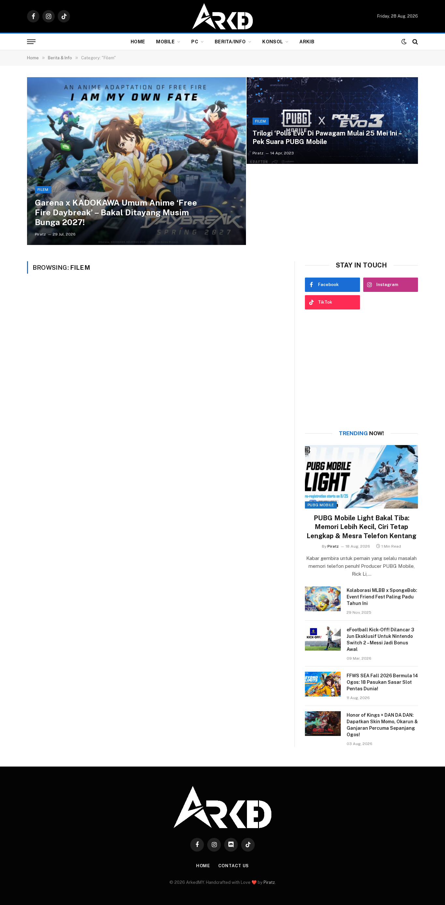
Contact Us (233, 865)
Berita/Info (230, 41)
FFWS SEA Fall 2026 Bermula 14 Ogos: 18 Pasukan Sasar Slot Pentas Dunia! (382, 682)
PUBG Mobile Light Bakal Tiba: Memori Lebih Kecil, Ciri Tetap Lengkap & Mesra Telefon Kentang (361, 526)
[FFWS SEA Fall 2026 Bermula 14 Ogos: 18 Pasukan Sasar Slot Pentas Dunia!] (323, 684)
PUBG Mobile (321, 505)
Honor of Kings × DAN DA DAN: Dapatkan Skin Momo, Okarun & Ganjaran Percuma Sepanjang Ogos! (382, 724)
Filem (43, 190)
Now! (361, 433)
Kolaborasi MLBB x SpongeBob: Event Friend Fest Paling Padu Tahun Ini (382, 597)
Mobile (165, 41)
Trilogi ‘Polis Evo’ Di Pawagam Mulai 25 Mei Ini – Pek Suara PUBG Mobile (326, 137)
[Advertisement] (361, 369)
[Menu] (31, 42)
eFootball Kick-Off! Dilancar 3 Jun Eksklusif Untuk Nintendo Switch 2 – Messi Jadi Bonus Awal (380, 639)
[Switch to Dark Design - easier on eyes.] (404, 42)
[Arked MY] (222, 16)
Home (138, 41)
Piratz (40, 234)
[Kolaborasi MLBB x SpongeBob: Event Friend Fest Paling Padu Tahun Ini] (323, 598)
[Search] (414, 42)
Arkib (306, 41)
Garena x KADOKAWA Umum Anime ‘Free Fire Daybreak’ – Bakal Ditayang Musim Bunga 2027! (116, 212)
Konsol (272, 41)
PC (194, 41)
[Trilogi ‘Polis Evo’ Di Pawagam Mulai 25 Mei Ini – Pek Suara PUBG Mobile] (332, 120)
